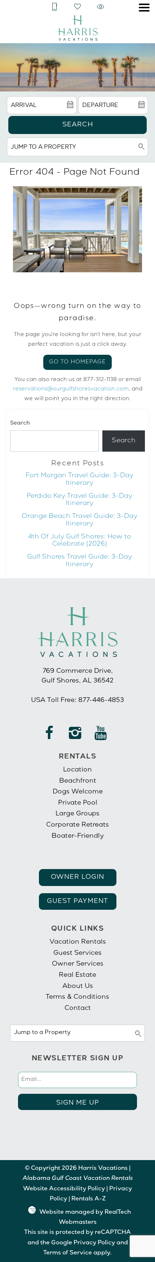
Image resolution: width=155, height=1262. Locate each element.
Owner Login (77, 877)
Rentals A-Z (88, 1199)
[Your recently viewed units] (100, 7)
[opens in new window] (49, 736)
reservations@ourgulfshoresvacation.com (71, 389)
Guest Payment (77, 901)
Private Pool (77, 803)
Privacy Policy (94, 1243)
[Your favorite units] (77, 7)
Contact (78, 1008)
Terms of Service (67, 1253)
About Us (77, 986)
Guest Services (77, 953)
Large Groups (77, 814)
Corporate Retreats (77, 825)
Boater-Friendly (78, 836)
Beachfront (77, 781)
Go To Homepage (77, 362)
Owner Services (77, 964)
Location (77, 770)
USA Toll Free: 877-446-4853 (77, 700)
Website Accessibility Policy (64, 1189)
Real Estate (77, 975)
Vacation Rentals (77, 942)
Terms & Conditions (77, 997)
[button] (144, 7)
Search (77, 125)
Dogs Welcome (78, 792)
